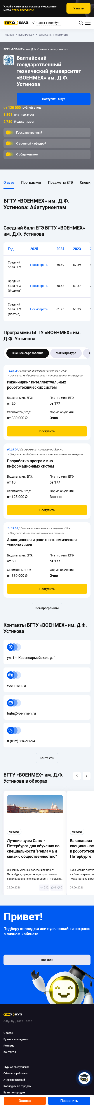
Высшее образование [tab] (28, 353)
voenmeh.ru (12, 670)
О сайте (8, 1033)
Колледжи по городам (17, 1086)
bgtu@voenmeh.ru (17, 698)
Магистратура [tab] (66, 353)
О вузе (8, 182)
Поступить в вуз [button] (53, 99)
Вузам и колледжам (15, 1039)
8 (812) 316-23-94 (17, 726)
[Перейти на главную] (16, 23)
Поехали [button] (47, 960)
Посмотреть (39, 265)
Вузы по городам (14, 1092)
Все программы (47, 608)
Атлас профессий (14, 1079)
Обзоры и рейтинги (15, 1073)
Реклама (8, 1045)
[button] (77, 776)
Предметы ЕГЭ (60, 182)
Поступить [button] (47, 431)
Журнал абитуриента (16, 1067)
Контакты (47, 758)
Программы (31, 182)
